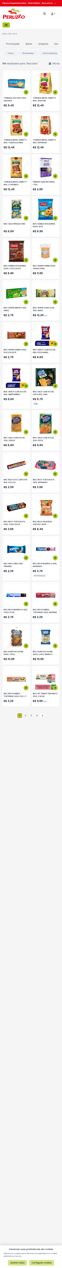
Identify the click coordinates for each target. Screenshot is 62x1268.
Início (4, 33)
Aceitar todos (17, 1262)
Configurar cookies (42, 1262)
